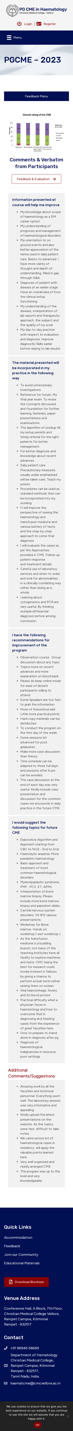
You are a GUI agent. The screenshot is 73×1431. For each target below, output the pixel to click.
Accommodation (18, 1237)
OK (38, 1425)
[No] (68, 1416)
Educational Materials (22, 1263)
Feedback (12, 1246)
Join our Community (21, 1254)
